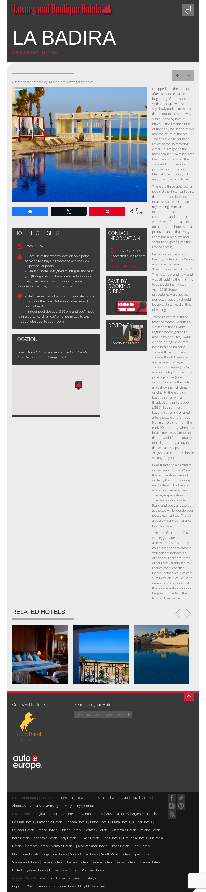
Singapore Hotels (54, 854)
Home (64, 797)
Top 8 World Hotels (86, 797)
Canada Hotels (76, 822)
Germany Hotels (95, 830)
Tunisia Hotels (101, 862)
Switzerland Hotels (25, 862)
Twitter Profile (181, 798)
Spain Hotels (142, 854)
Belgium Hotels (23, 822)
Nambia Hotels (61, 846)
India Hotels (20, 838)
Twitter (60, 878)
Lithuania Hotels (135, 838)
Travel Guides (141, 797)
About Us (19, 805)
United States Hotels (64, 870)
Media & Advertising (43, 805)
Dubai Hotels (142, 822)
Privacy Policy (71, 805)
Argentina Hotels (90, 813)
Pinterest (75, 878)
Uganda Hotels (149, 862)
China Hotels (99, 822)
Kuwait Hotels (89, 838)
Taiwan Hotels (52, 862)
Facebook (45, 878)
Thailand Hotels (76, 862)
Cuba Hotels (121, 822)
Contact (89, 805)
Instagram (92, 878)
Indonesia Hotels (45, 838)
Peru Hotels (141, 846)
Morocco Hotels (36, 846)
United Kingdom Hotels (29, 870)
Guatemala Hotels (123, 830)
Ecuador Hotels (23, 830)
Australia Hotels (117, 813)
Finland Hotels (70, 830)
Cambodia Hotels (49, 822)
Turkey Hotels (125, 862)
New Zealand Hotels (92, 846)
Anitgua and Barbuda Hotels (54, 813)
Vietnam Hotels (93, 870)
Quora (172, 806)
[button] (79, 385)
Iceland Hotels (150, 830)
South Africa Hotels (84, 854)
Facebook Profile (172, 798)
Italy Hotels (68, 838)
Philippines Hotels (25, 854)
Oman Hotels (119, 846)
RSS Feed (172, 814)
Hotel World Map (115, 797)
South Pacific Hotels (115, 854)
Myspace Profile (181, 806)
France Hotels (47, 830)
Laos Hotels (111, 838)
